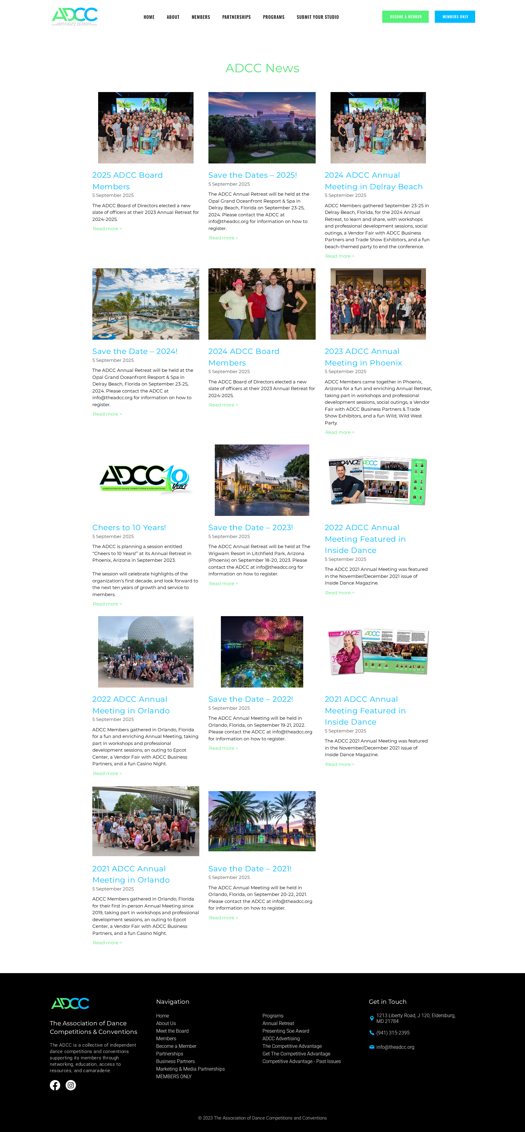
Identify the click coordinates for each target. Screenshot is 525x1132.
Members (166, 1038)
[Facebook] (55, 1085)
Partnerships (169, 1054)
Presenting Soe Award (285, 1031)
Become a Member (176, 1046)
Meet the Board (172, 1031)
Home (162, 1016)
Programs (272, 1016)
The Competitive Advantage (292, 1046)
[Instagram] (71, 1085)
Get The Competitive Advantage (296, 1054)
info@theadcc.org (228, 221)
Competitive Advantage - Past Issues (301, 1061)
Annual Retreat (278, 1023)
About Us (166, 1023)
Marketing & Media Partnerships (190, 1069)
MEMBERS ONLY (174, 1076)
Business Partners (175, 1061)
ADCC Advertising (281, 1038)
